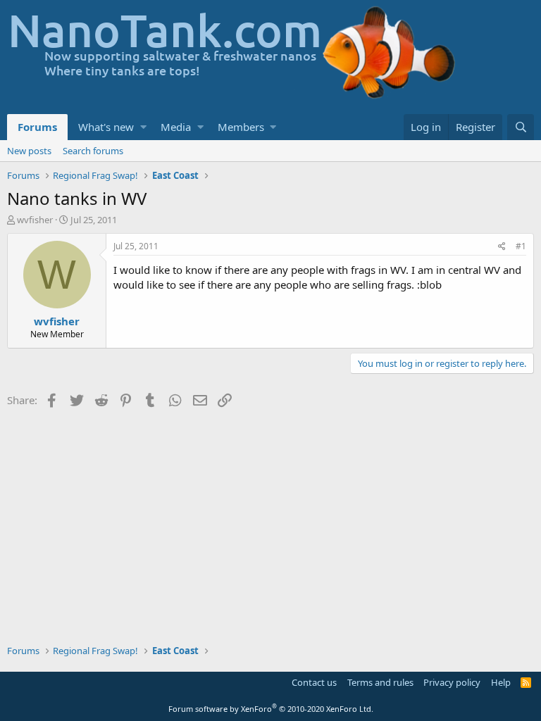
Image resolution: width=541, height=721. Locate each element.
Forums (37, 127)
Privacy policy (451, 682)
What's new (106, 127)
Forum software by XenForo (270, 708)
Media (176, 127)
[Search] (520, 127)
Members (241, 127)
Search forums (93, 150)
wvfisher (35, 219)
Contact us (314, 682)
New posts (29, 150)
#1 (521, 246)
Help (501, 682)
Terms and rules (380, 682)
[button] (143, 127)
